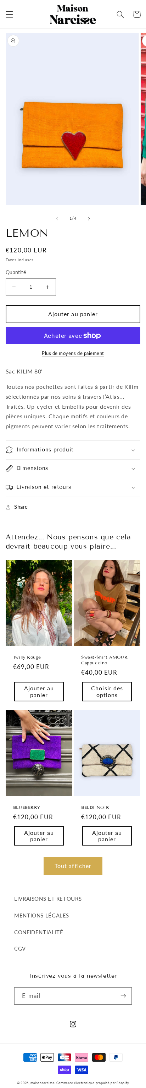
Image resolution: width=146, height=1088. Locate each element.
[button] (9, 14)
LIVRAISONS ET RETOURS (48, 898)
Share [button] (21, 506)
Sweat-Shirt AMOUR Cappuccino (104, 659)
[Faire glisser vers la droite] (89, 218)
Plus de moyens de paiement (73, 353)
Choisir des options (107, 691)
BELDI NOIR (95, 807)
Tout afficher (73, 865)
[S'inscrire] (123, 996)
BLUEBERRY (26, 807)
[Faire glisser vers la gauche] (57, 218)
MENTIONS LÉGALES (41, 915)
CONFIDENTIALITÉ (38, 932)
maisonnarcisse (42, 1083)
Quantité (16, 272)
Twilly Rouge (27, 657)
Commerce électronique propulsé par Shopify (92, 1083)
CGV (20, 948)
